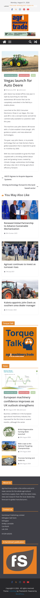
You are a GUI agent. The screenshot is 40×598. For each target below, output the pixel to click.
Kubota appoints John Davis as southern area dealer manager (20, 304)
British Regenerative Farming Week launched (25, 431)
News (33, 75)
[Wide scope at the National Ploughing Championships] (9, 447)
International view (11, 75)
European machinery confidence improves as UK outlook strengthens (19, 401)
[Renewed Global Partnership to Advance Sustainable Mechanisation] (20, 202)
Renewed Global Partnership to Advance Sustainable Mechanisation (18, 226)
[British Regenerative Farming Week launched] (9, 433)
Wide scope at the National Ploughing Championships (25, 446)
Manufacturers (24, 75)
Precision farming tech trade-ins (22, 6)
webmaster (22, 90)
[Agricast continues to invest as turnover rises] (20, 243)
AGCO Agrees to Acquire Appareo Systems (18, 178)
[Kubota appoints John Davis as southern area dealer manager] (20, 281)
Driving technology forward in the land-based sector (19, 186)
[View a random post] (35, 42)
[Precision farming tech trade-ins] (9, 461)
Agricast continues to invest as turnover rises (20, 266)
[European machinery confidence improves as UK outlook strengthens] (20, 379)
